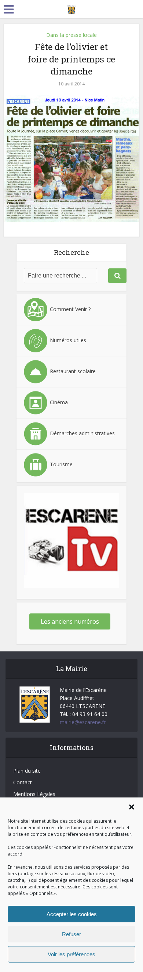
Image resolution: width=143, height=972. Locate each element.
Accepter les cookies (72, 914)
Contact (22, 782)
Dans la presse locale (71, 34)
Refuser (71, 934)
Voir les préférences (71, 954)
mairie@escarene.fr (83, 722)
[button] (131, 807)
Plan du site (27, 770)
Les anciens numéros (70, 621)
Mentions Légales (34, 794)
